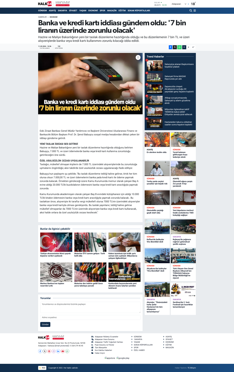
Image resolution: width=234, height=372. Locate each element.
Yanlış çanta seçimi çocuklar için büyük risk (157, 182)
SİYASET (73, 10)
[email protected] (62, 346)
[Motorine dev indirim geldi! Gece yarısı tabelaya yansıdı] (90, 272)
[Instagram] (54, 351)
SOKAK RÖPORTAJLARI (139, 10)
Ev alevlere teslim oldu (156, 152)
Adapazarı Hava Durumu (104, 339)
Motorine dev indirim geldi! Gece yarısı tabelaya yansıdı (88, 284)
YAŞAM (82, 10)
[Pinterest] (49, 351)
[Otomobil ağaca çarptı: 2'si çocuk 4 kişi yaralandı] (183, 168)
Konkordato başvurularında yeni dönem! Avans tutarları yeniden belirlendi (122, 285)
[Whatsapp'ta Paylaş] (179, 47)
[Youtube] (63, 351)
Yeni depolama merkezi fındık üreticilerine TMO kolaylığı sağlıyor (183, 212)
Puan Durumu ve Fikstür (104, 345)
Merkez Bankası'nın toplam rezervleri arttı (52, 284)
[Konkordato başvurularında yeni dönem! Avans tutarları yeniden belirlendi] (124, 272)
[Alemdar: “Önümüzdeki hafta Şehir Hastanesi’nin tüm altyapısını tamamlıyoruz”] (157, 289)
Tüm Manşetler (101, 347)
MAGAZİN (112, 10)
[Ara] (191, 10)
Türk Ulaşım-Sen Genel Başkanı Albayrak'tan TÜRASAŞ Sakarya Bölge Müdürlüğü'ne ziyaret (183, 273)
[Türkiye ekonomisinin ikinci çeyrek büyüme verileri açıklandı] (56, 242)
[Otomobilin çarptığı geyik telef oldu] (157, 197)
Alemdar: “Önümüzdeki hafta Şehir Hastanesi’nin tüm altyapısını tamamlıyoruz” (157, 307)
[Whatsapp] (67, 351)
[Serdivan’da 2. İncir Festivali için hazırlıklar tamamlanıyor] (183, 289)
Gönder (45, 324)
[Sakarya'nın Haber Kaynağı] (53, 3)
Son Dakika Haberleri (103, 350)
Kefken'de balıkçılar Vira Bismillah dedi (155, 240)
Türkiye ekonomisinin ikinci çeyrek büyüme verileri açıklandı (55, 254)
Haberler (42, 17)
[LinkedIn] (58, 351)
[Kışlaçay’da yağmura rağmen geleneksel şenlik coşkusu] (183, 226)
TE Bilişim (192, 368)
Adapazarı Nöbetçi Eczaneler (106, 337)
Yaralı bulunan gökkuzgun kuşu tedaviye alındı (180, 154)
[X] (45, 351)
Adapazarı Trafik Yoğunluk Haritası (109, 342)
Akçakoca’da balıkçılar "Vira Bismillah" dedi (157, 269)
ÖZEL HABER (139, 350)
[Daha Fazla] (184, 47)
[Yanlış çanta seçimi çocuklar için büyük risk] (157, 168)
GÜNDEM (42, 10)
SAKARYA (62, 10)
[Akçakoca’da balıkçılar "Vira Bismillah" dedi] (157, 255)
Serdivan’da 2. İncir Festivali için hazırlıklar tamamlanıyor (183, 304)
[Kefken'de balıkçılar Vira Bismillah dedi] (157, 226)
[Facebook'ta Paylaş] (170, 47)
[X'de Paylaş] (175, 47)
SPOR (102, 10)
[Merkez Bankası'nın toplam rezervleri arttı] (56, 272)
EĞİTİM (122, 10)
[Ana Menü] (194, 10)
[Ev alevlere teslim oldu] (157, 139)
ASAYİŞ (52, 10)
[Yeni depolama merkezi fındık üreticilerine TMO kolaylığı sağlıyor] (183, 197)
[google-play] (123, 358)
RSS (43, 368)
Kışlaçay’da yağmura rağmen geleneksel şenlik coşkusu (182, 241)
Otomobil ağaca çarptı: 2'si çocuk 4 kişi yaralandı (183, 183)
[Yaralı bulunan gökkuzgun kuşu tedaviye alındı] (183, 139)
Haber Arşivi (100, 353)
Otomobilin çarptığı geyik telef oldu (155, 211)
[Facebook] (40, 351)
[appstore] (110, 358)
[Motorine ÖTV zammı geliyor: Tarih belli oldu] (90, 242)
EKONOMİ (93, 10)
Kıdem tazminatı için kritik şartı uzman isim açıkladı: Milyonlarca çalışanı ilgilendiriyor (122, 255)
